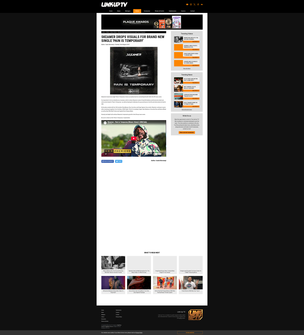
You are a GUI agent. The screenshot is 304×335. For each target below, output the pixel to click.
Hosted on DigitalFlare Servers (107, 326)
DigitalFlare (119, 325)
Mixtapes (127, 11)
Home (110, 11)
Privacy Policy (119, 316)
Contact (192, 11)
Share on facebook (108, 161)
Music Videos (114, 32)
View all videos (186, 68)
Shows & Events (159, 11)
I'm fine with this (190, 332)
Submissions (172, 11)
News (118, 11)
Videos (137, 11)
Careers (183, 11)
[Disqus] (133, 186)
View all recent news (187, 109)
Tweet (119, 161)
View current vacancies (187, 132)
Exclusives (147, 11)
